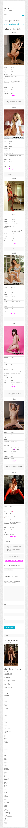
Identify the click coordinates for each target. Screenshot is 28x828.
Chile (5, 719)
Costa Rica (6, 724)
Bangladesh (6, 708)
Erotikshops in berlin (8, 674)
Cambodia (6, 717)
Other (5, 786)
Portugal (5, 792)
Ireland (5, 754)
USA (5, 819)
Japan (5, 758)
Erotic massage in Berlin (18, 23)
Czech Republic (7, 728)
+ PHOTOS (14, 461)
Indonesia (6, 749)
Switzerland (6, 808)
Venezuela (6, 820)
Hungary (5, 748)
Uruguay (5, 818)
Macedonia (6, 771)
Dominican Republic (8, 731)
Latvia (5, 764)
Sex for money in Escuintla (9, 680)
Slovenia (5, 799)
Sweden (5, 806)
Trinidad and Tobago (8, 813)
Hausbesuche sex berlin (19, 24)
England (5, 734)
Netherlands (6, 779)
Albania (5, 700)
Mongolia (6, 776)
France (5, 738)
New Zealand (6, 781)
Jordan (5, 759)
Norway (5, 785)
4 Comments (6, 567)
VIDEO (13, 96)
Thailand (6, 810)
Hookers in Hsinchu (8, 687)
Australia (6, 704)
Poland (5, 791)
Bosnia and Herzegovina (9, 712)
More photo (12, 169)
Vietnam (5, 822)
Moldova (6, 774)
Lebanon (5, 765)
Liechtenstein (6, 766)
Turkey (5, 815)
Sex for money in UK (8, 683)
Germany (17, 565)
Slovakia (5, 798)
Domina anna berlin (8, 673)
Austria (5, 705)
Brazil (5, 714)
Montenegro (6, 778)
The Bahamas (7, 812)
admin (7, 565)
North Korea (6, 783)
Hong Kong (6, 746)
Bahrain (5, 707)
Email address (7, 612)
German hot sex (7, 671)
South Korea (6, 802)
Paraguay (6, 789)
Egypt (5, 732)
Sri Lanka (6, 805)
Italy (5, 756)
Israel (5, 755)
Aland (5, 698)
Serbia (5, 795)
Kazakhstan (6, 761)
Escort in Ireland (7, 684)
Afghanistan (6, 695)
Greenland (6, 742)
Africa (5, 697)
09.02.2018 (11, 565)
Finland (5, 737)
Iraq (4, 752)
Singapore (6, 796)
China (5, 721)
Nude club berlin (7, 676)
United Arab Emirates (8, 816)
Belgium (5, 709)
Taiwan (5, 809)
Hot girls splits (7, 679)
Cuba (5, 727)
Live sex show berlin (9, 569)
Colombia (6, 722)
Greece (5, 741)
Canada (5, 718)
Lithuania (6, 768)
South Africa (6, 801)
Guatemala (6, 744)
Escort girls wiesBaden (8, 686)
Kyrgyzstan (6, 762)
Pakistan (5, 788)
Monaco (5, 775)
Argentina (6, 702)
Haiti (5, 745)
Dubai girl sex (6, 688)
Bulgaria (5, 715)
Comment (6, 585)
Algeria (5, 701)
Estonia (5, 735)
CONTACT (13, 386)
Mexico (5, 772)
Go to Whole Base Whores (14, 561)
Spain (5, 803)
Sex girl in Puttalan (7, 677)
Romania (5, 793)
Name (5, 604)
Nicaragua (6, 782)
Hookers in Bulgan (7, 681)
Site (4, 619)
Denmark (6, 729)
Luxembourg (6, 769)
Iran (4, 751)
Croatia (5, 725)
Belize (5, 711)
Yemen (5, 823)
